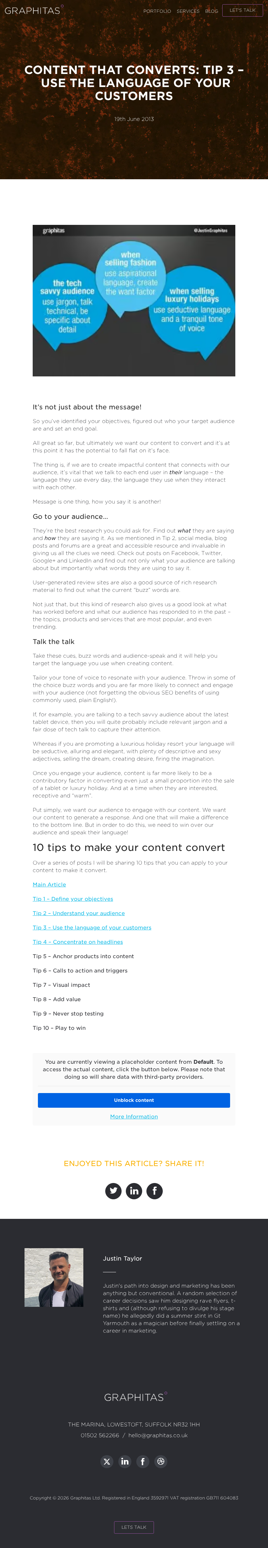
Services (188, 11)
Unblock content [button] (134, 1100)
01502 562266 (100, 1435)
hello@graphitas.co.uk (158, 1435)
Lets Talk (134, 1527)
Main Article (49, 885)
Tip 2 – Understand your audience (79, 913)
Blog (211, 11)
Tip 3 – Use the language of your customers (92, 928)
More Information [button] (134, 1117)
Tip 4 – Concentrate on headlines (78, 942)
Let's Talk (243, 10)
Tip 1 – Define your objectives (73, 899)
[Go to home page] (32, 12)
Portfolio (157, 11)
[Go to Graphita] (106, 1461)
